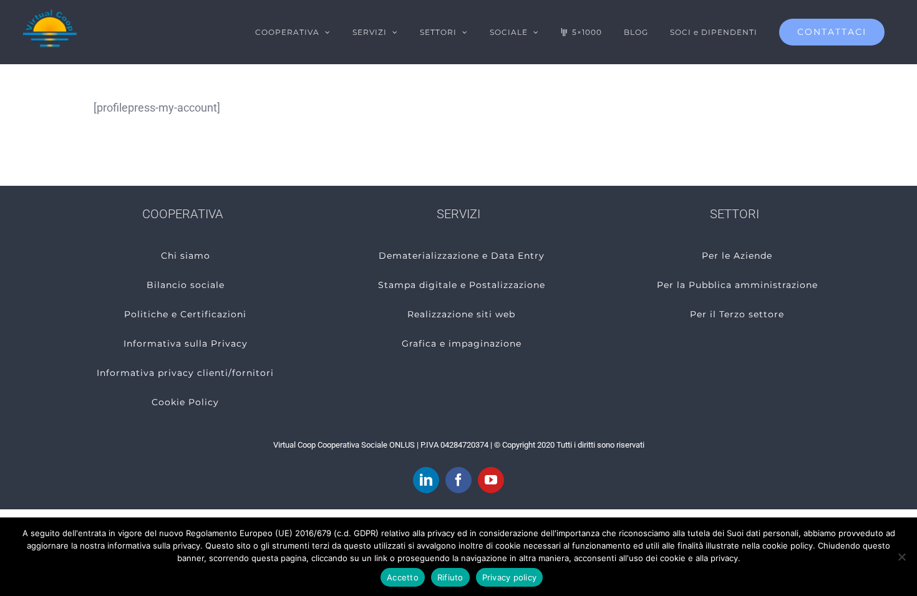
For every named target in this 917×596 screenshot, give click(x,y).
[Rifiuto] (901, 556)
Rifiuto (450, 577)
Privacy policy (509, 577)
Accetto (403, 577)
